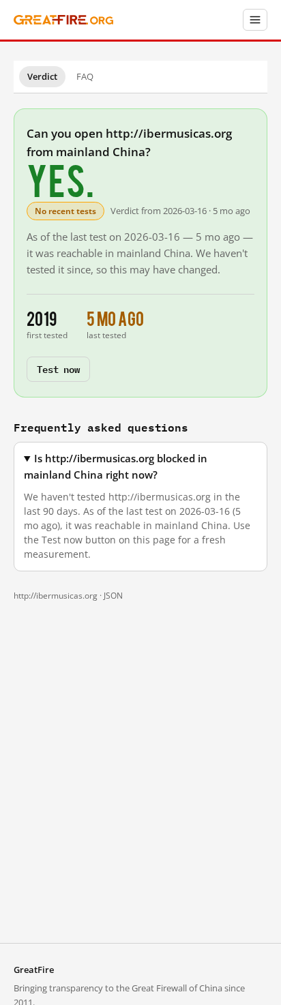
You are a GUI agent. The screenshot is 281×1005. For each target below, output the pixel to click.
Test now (58, 368)
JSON (113, 595)
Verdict (42, 76)
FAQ (84, 76)
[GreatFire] (63, 20)
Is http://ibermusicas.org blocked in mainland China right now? (115, 466)
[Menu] (255, 20)
